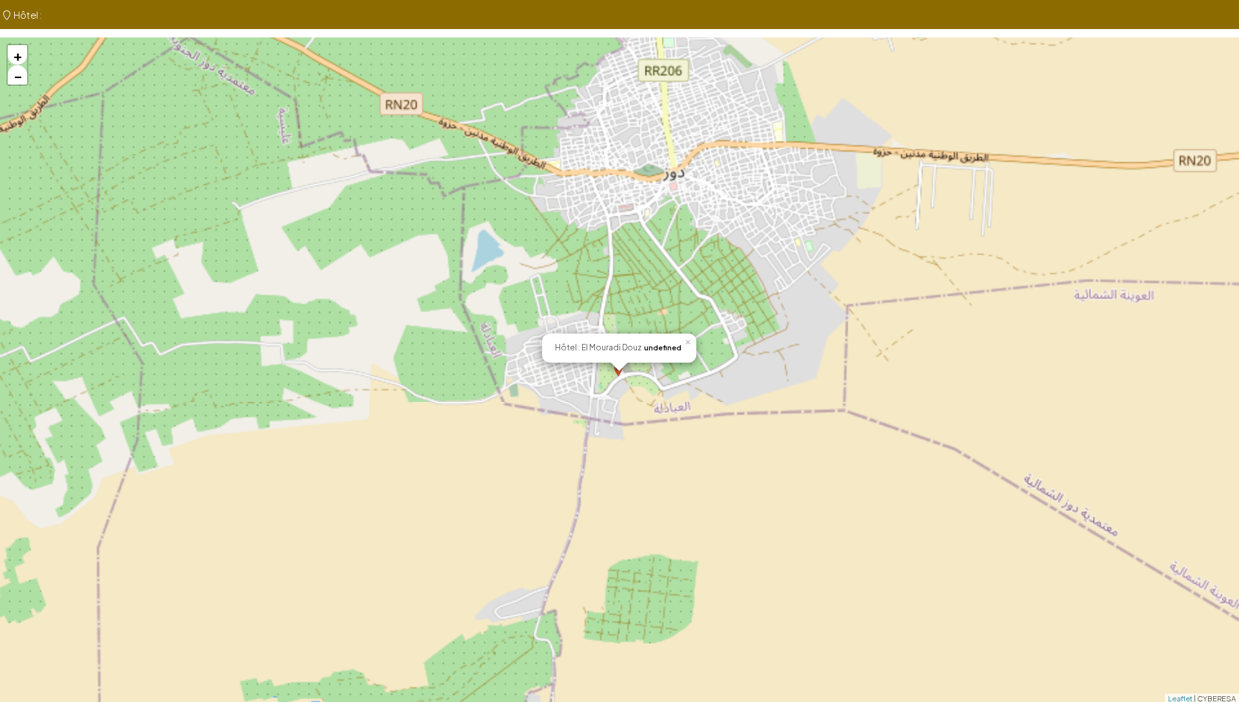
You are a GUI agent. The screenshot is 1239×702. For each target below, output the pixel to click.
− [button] (18, 75)
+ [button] (18, 55)
